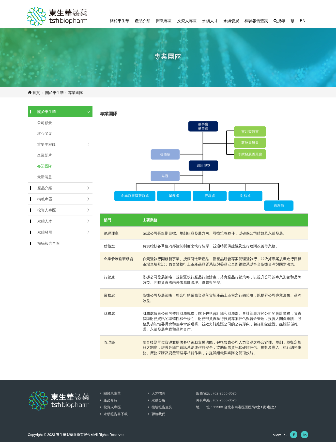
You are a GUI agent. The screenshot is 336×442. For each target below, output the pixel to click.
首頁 (35, 92)
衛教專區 (164, 21)
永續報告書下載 (116, 413)
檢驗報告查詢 (256, 21)
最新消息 (44, 177)
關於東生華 (119, 21)
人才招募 (158, 393)
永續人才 (210, 21)
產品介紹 (143, 21)
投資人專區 (187, 21)
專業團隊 (44, 166)
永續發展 (231, 21)
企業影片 (44, 155)
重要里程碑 (46, 144)
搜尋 (281, 21)
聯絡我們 (158, 413)
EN (302, 21)
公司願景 (44, 123)
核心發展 (44, 133)
